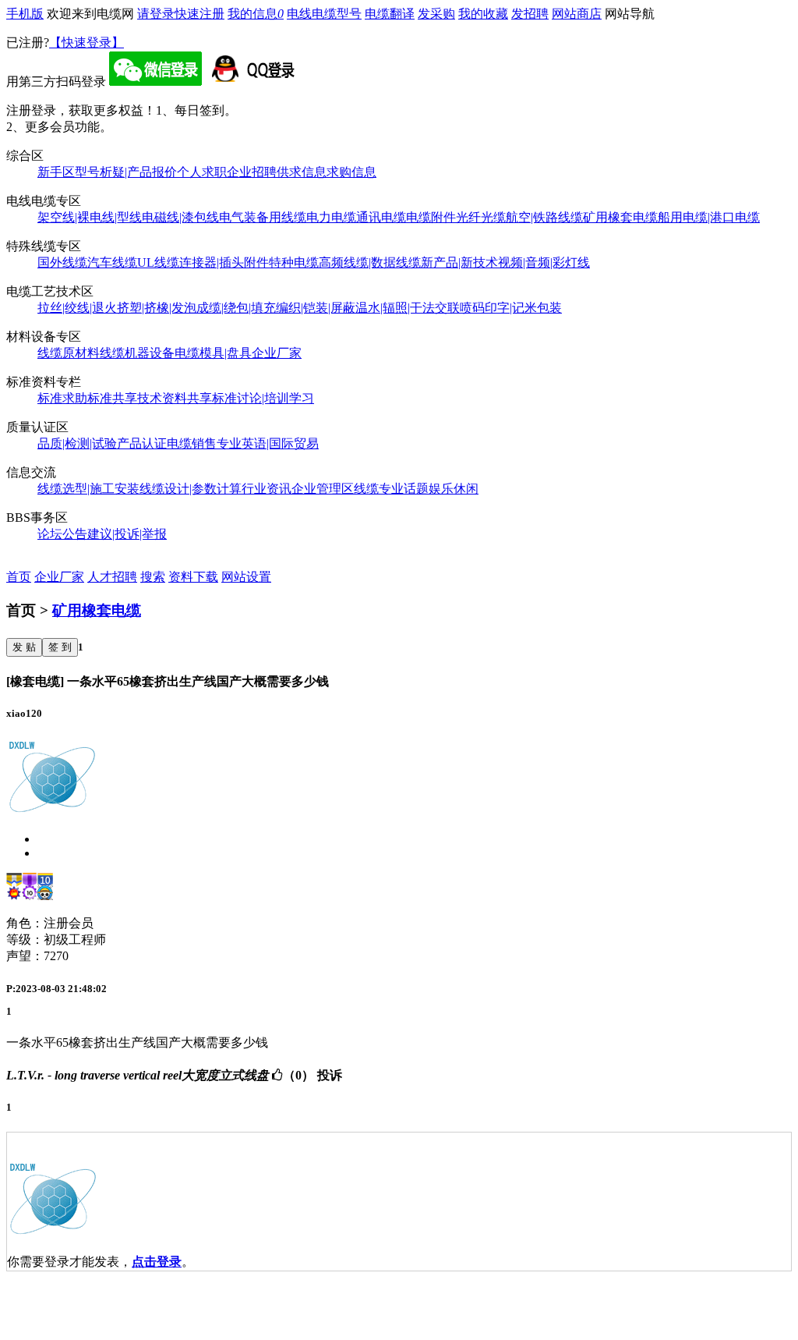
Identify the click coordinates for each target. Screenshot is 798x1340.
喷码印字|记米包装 (511, 307)
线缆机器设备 (137, 353)
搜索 (152, 576)
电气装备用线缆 (262, 217)
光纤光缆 (481, 217)
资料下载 (193, 576)
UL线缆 (158, 262)
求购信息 (351, 172)
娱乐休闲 (453, 488)
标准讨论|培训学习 (263, 398)
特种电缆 (294, 262)
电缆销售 (192, 443)
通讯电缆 (381, 217)
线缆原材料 (68, 353)
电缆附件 (431, 217)
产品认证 (142, 443)
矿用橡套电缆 (620, 217)
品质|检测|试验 (77, 443)
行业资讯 (266, 488)
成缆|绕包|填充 (236, 307)
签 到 (60, 647)
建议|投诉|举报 (127, 534)
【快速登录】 (86, 42)
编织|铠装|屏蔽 (315, 307)
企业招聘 (252, 172)
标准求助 (62, 398)
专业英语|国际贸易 (268, 443)
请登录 (156, 13)
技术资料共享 (174, 398)
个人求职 (202, 172)
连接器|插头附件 (224, 262)
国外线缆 (62, 262)
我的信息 (256, 13)
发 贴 (24, 647)
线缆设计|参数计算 (190, 488)
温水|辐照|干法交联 (407, 307)
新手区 (56, 172)
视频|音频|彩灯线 (544, 262)
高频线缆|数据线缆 (370, 262)
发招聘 (530, 13)
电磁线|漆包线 (180, 217)
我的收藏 (483, 13)
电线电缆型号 (324, 13)
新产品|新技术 (459, 262)
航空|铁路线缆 (544, 217)
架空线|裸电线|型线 (89, 217)
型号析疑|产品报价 (126, 172)
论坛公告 (62, 534)
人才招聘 (112, 576)
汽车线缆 (112, 262)
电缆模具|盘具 (213, 353)
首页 (18, 576)
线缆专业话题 (391, 488)
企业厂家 (277, 353)
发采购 (436, 13)
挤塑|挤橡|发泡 (156, 307)
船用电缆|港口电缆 (709, 217)
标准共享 (112, 398)
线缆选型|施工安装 (88, 488)
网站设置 (246, 576)
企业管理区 (322, 488)
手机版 (25, 13)
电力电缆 (331, 217)
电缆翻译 (390, 13)
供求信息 (302, 172)
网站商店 (577, 13)
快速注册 (199, 13)
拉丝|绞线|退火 (77, 307)
